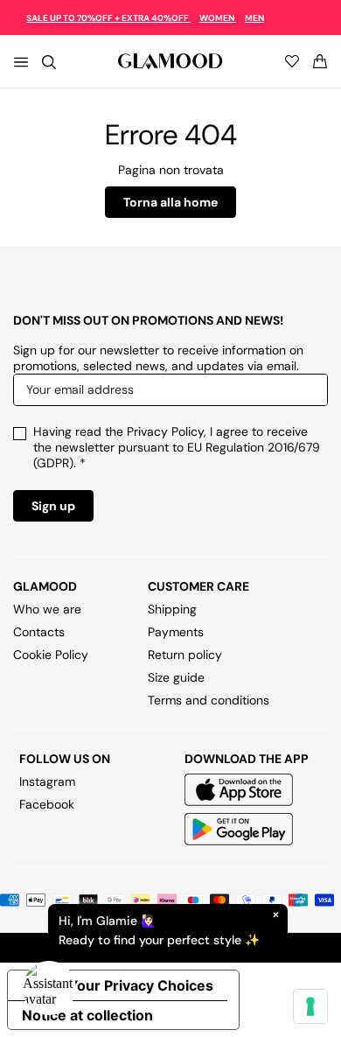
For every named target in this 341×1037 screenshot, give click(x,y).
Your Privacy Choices (140, 985)
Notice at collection (87, 1015)
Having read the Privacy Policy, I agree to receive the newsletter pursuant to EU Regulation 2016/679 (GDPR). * (176, 447)
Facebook (46, 804)
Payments (176, 632)
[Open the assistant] (49, 988)
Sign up (53, 506)
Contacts (39, 632)
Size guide (176, 677)
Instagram (47, 781)
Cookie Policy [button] (50, 654)
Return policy (185, 654)
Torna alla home (170, 202)
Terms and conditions (208, 700)
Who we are (47, 609)
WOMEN (217, 18)
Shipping (172, 609)
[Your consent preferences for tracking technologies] (310, 1006)
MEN (254, 18)
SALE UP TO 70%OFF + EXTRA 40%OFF (108, 18)
